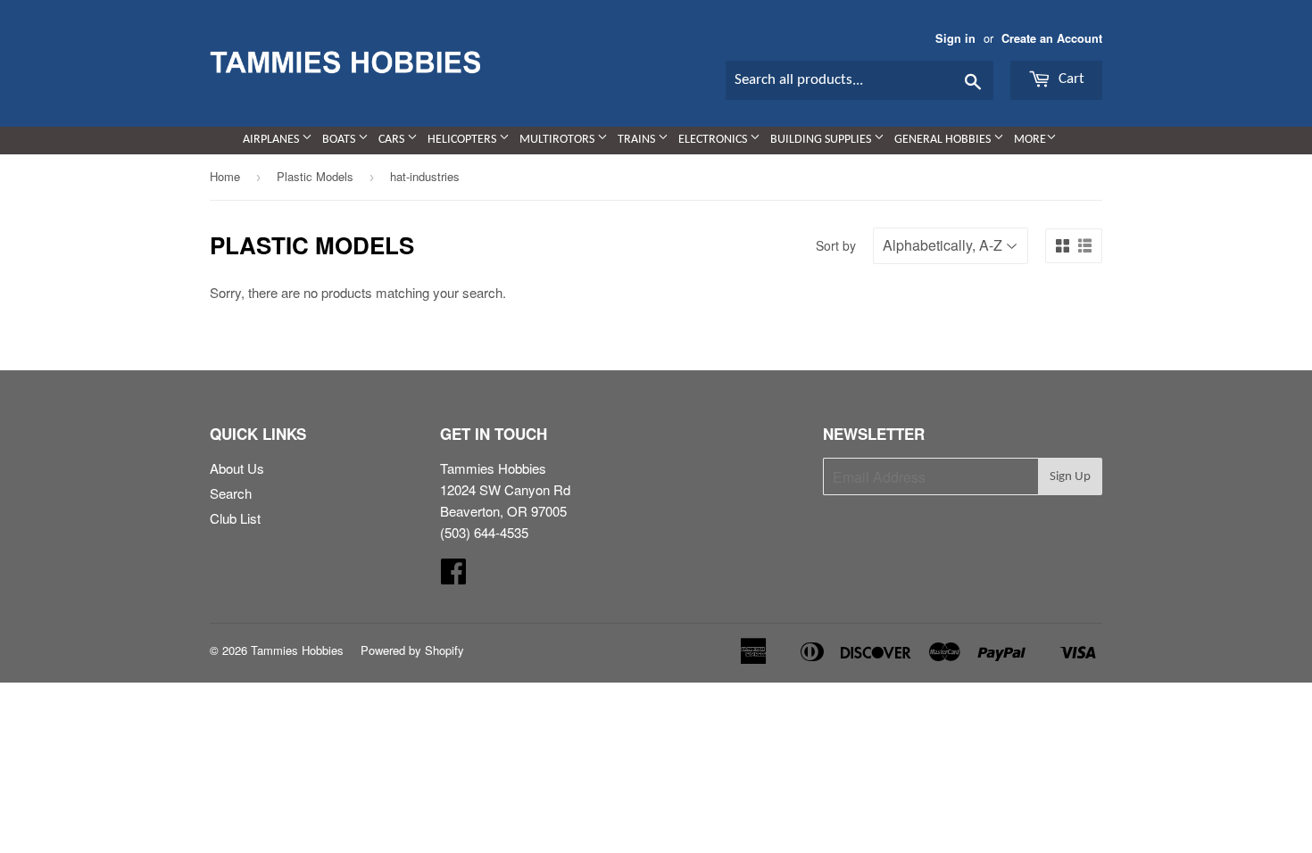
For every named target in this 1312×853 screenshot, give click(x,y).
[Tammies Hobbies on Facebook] (453, 576)
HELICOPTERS (463, 139)
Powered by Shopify (412, 650)
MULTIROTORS (558, 139)
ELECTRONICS (714, 139)
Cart (1069, 79)
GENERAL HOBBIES (943, 139)
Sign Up (1070, 477)
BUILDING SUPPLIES (822, 139)
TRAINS (638, 139)
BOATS (340, 139)
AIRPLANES (272, 139)
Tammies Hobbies (297, 650)
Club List (235, 518)
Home (225, 176)
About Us (237, 468)
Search (231, 493)
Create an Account (1051, 38)
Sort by (836, 245)
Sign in (955, 38)
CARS (392, 139)
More (1030, 139)
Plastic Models (315, 176)
